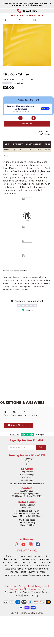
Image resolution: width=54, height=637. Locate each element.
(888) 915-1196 (26, 491)
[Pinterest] (16, 545)
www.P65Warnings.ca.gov (35, 575)
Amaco (13, 79)
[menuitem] (5, 19)
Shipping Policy (13, 592)
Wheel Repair (27, 480)
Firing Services (27, 472)
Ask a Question (20, 425)
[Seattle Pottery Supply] (27, 15)
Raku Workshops (27, 474)
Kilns (27, 464)
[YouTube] (23, 545)
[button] (5, 19)
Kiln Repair (27, 477)
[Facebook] (37, 545)
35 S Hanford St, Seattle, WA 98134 (27, 496)
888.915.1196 (29, 10)
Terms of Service (31, 592)
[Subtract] (20, 118)
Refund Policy (30, 595)
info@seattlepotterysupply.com (27, 493)
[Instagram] (30, 545)
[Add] (33, 118)
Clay (27, 461)
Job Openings (27, 458)
